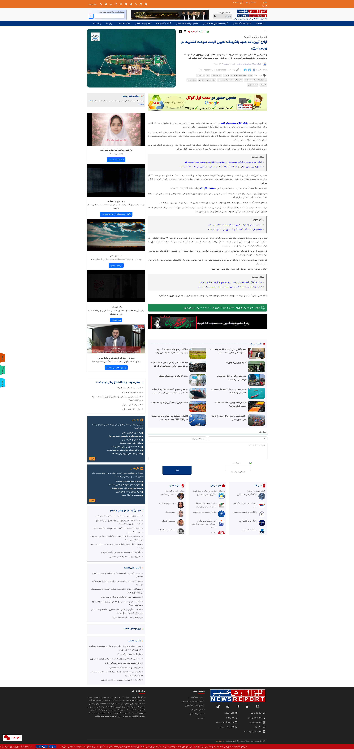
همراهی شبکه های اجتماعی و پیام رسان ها (125, 436)
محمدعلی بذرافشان (167, 494)
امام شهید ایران (116, 306)
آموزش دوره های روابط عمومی (215, 23)
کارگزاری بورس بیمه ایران (206, 494)
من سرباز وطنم (116, 255)
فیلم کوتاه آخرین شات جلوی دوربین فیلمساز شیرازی (121, 552)
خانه (265, 31)
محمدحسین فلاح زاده (166, 529)
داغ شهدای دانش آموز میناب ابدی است (116, 150)
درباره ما (109, 23)
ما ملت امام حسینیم (116, 159)
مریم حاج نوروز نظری (167, 503)
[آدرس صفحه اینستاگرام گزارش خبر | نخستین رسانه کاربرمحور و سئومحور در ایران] (257, 706)
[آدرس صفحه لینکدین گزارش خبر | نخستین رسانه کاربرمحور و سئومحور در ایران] (247, 706)
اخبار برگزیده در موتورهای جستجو (125, 510)
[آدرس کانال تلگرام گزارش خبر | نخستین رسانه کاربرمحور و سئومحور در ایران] (237, 706)
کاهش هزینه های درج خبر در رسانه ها (126, 453)
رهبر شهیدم (116, 319)
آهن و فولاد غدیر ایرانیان (206, 521)
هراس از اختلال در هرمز (132, 404)
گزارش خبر (260, 23)
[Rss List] (101, 4)
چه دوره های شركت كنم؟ (116, 367)
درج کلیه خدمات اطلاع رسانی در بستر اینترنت (124, 450)
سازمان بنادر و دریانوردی (207, 80)
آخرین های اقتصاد (132, 568)
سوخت (226, 75)
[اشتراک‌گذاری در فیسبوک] (253, 70)
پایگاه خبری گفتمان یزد (248, 521)
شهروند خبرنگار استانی (242, 23)
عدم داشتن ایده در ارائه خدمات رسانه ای (126, 488)
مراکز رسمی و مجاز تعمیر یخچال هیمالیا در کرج (123, 663)
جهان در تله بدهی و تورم (131, 408)
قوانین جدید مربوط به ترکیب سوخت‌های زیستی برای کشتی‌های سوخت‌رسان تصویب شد (223, 162)
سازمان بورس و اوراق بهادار (206, 503)
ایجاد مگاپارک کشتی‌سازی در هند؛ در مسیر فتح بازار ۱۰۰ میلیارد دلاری (231, 282)
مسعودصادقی (170, 512)
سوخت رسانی (216, 75)
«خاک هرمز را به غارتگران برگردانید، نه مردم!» (169, 402)
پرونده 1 (2, 358)
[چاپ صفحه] (184, 31)
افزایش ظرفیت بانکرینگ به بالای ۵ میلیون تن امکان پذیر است (235, 229)
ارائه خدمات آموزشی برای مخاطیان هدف (126, 446)
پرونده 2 (2, 370)
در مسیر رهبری (116, 265)
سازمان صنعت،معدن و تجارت (204, 512)
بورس (250, 75)
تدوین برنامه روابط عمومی (187, 23)
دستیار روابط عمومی (143, 23)
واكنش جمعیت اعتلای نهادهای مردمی (116, 214)
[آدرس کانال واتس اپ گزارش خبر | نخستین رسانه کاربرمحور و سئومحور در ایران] (228, 706)
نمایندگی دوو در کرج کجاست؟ (129, 654)
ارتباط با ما (97, 23)
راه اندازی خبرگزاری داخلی (131, 432)
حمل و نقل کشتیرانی (238, 75)
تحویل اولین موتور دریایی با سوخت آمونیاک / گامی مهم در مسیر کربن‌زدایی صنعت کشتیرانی (221, 166)
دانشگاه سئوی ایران (249, 529)
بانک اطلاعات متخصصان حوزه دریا (230, 80)
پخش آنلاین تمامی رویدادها (130, 443)
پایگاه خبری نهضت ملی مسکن (245, 512)
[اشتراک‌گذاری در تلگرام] (245, 70)
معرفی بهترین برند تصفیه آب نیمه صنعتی (240, 2)
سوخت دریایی (253, 84)
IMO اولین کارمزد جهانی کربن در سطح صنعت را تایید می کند (235, 224)
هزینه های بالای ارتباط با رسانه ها (128, 481)
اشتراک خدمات (124, 23)
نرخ (208, 75)
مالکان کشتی (191, 80)
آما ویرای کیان (219, 741)
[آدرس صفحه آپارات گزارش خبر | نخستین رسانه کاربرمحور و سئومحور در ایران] (218, 706)
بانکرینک (263, 84)
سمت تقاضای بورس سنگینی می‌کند (173, 376)
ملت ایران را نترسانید (116, 201)
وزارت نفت (200, 75)
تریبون (213, 532)
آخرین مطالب (134, 641)
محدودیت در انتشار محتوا (131, 495)
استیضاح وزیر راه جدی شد (235, 362)
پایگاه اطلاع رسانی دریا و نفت (249, 63)
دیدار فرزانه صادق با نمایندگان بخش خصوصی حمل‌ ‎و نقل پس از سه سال (230, 287)
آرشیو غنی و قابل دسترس (131, 439)
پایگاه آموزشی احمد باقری (247, 494)
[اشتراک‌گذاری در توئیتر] (249, 70)
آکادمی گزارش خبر (163, 23)
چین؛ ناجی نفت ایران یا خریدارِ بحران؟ (126, 617)
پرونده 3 (2, 383)
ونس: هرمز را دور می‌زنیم (131, 392)
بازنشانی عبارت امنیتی (237, 471)
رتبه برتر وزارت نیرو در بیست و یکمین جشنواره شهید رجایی (118, 515)
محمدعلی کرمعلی (168, 521)
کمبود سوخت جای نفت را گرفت (128, 387)
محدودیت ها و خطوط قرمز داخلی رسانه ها (125, 484)
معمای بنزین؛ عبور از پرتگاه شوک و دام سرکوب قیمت (121, 597)
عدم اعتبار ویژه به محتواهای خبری (128, 491)
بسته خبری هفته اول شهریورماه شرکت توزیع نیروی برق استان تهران (115, 658)
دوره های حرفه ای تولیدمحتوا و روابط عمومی (116, 358)
